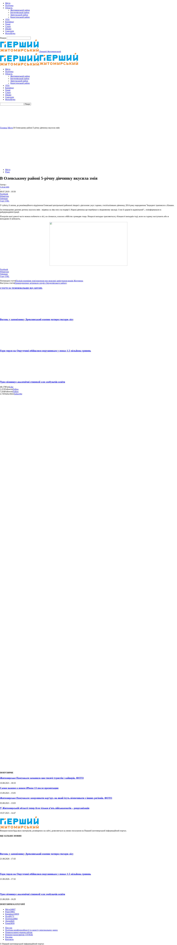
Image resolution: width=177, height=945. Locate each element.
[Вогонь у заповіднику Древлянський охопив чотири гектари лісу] (15, 314)
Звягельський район (19, 15)
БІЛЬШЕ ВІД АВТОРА (31, 288)
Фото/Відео (10, 33)
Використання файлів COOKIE (19, 935)
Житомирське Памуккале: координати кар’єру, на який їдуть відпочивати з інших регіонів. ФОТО (56, 798)
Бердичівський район (19, 12)
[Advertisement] (88, 148)
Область (8, 8)
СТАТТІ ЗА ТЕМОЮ (10, 288)
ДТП (7, 19)
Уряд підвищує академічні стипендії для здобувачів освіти (32, 381)
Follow (16, 389)
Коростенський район (20, 17)
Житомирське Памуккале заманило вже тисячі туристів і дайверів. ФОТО (42, 778)
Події (9, 916)
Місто (7, 3)
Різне (7, 172)
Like (11, 387)
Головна (3, 128)
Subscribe (18, 394)
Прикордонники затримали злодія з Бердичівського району (41, 283)
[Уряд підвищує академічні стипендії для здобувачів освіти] (15, 377)
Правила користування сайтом (18, 932)
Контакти (9, 939)
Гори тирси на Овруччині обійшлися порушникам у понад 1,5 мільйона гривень (45, 350)
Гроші (7, 24)
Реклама (8, 937)
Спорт (8, 26)
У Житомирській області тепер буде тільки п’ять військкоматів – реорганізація (44, 808)
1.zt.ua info (4, 187)
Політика (9, 5)
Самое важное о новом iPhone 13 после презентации (29, 788)
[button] (88, 120)
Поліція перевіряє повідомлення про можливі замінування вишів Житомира (49, 281)
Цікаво (8, 29)
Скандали (9, 31)
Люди (9, 921)
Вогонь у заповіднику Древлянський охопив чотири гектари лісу (36, 319)
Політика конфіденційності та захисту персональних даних (31, 930)
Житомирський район (20, 10)
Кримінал (9, 22)
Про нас (8, 928)
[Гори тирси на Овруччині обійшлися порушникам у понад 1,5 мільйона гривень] (15, 346)
